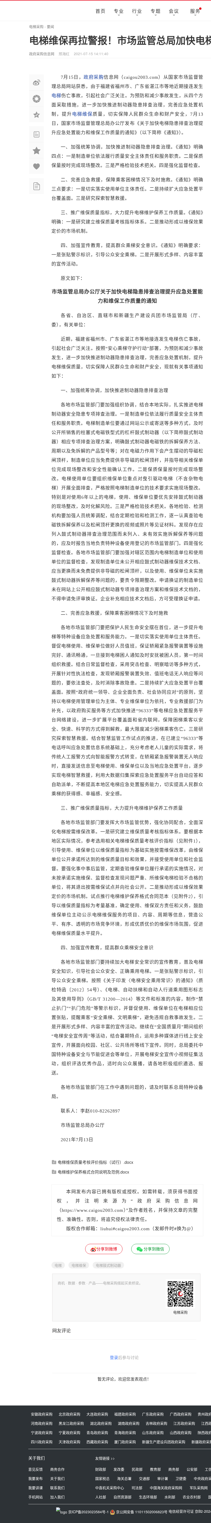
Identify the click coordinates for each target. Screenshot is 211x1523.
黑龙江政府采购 (71, 1423)
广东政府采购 (153, 1414)
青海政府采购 (125, 1432)
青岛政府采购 (97, 1432)
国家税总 (102, 1478)
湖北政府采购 (101, 1423)
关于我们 (57, 1478)
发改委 (118, 1469)
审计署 (162, 1478)
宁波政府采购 (41, 1432)
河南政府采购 (41, 1423)
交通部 (144, 1478)
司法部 (136, 1487)
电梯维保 (79, 1265)
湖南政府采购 (128, 1423)
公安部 (192, 1469)
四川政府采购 (41, 1441)
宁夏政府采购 (69, 1432)
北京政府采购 (69, 1414)
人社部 (100, 1496)
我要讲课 (35, 1487)
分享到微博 (106, 1249)
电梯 (58, 1265)
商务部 (173, 1469)
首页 (100, 10)
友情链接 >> (105, 1458)
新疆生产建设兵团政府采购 (163, 1441)
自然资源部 (122, 1496)
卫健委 (180, 1478)
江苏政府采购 (184, 1423)
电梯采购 (36, 26)
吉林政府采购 (156, 1423)
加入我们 (57, 1496)
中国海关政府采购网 (166, 1487)
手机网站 (35, 1496)
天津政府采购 (69, 1441)
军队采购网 (199, 1487)
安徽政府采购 (41, 1414)
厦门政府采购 (125, 1441)
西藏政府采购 (97, 1441)
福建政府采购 (125, 1414)
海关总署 (124, 1478)
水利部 (169, 1496)
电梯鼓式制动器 (108, 1265)
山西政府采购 (180, 1432)
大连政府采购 (97, 1414)
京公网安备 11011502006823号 (142, 1511)
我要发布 (35, 1478)
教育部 (155, 1469)
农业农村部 (192, 1496)
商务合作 (57, 1469)
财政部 (100, 1469)
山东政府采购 (153, 1432)
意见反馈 (35, 1469)
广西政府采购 (180, 1414)
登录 (114, 1357)
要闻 (50, 26)
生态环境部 (148, 1496)
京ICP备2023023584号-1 (88, 1511)
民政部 (137, 1469)
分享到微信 (153, 1249)
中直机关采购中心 (109, 1487)
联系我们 (57, 1487)
